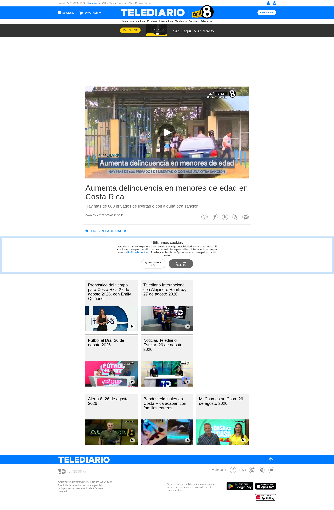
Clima (111, 3)
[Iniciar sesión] (268, 3)
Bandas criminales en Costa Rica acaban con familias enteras (165, 403)
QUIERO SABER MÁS (153, 263)
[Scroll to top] (271, 459)
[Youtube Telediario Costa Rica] (271, 470)
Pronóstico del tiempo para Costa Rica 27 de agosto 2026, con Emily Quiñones (109, 292)
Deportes (193, 21)
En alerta (152, 21)
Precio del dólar (125, 3)
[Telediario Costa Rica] (167, 12)
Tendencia (181, 21)
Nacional (140, 21)
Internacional (166, 21)
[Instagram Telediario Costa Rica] (252, 470)
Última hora (127, 21)
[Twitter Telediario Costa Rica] (243, 470)
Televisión (206, 21)
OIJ (104, 3)
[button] (204, 217)
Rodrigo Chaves (143, 3)
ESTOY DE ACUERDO (181, 263)
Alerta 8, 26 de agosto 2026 (108, 401)
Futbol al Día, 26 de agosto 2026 (106, 342)
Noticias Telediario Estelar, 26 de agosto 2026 (162, 345)
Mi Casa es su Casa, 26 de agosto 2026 (221, 401)
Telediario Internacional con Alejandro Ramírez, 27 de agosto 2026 (164, 289)
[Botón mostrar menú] (66, 12)
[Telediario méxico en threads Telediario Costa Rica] (262, 470)
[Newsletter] (274, 3)
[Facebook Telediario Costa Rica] (233, 470)
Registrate (266, 12)
